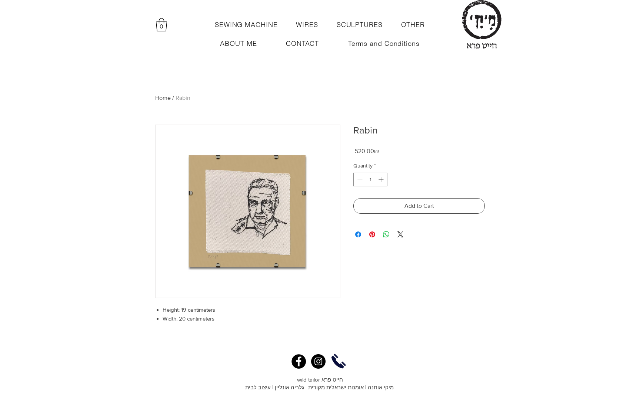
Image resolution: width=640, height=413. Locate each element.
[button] (161, 24)
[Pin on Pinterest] (372, 234)
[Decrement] (359, 179)
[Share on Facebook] (358, 234)
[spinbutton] (370, 179)
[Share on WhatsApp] (386, 234)
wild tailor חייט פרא (320, 379)
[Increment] (381, 179)
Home (163, 98)
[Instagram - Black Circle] (318, 361)
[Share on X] (400, 234)
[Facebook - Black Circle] (298, 361)
